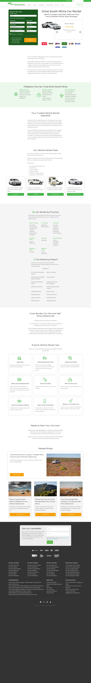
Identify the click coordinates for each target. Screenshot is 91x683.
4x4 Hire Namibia (32, 570)
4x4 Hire (35, 4)
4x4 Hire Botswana (32, 567)
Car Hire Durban (50, 568)
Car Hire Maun (50, 572)
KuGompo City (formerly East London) (33, 228)
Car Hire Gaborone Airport (72, 574)
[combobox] (23, 16)
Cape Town (44, 253)
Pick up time (29, 20)
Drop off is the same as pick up (18, 18)
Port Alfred (32, 225)
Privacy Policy (65, 537)
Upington (32, 252)
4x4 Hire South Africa (33, 572)
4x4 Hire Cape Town (14, 565)
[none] (77, 1)
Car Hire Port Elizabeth (52, 570)
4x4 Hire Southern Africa (34, 565)
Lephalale (43, 240)
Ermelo (55, 240)
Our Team (49, 587)
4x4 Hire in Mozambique (34, 568)
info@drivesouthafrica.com (72, 592)
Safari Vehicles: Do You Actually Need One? (20, 592)
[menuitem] (77, 1)
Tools (62, 4)
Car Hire (29, 4)
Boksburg (55, 228)
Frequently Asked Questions (54, 584)
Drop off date (13, 24)
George (43, 252)
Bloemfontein (45, 226)
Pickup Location (13, 13)
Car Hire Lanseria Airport (71, 568)
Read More (16, 474)
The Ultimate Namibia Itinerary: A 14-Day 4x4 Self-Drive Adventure (26, 589)
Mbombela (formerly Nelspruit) (56, 243)
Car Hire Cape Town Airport (72, 565)
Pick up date (12, 20)
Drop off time (29, 24)
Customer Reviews (51, 582)
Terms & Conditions (53, 539)
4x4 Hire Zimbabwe (33, 575)
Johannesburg (57, 233)
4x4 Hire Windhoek (14, 575)
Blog (47, 586)
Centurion (56, 230)
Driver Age (29, 28)
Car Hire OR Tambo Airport (72, 567)
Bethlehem (44, 225)
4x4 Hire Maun (12, 574)
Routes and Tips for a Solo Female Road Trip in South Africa (24, 587)
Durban (31, 241)
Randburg (56, 231)
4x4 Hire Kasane (13, 572)
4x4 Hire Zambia (32, 574)
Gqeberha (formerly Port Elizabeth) (33, 233)
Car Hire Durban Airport (71, 570)
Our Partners (50, 589)
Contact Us (80, 4)
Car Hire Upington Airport (72, 575)
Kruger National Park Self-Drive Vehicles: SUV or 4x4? (23, 594)
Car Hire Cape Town (51, 565)
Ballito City (32, 243)
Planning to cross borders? (17, 34)
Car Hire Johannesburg (52, 567)
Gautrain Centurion (56, 225)
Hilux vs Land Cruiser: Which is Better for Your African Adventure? (26, 586)
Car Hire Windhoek (51, 575)
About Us (57, 4)
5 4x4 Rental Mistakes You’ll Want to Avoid (20, 591)
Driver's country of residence (16, 28)
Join (50, 542)
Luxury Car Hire (49, 4)
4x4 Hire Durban (13, 567)
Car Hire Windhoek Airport (72, 572)
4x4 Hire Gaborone (14, 570)
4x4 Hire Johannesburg (15, 568)
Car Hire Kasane (50, 574)
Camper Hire (41, 4)
